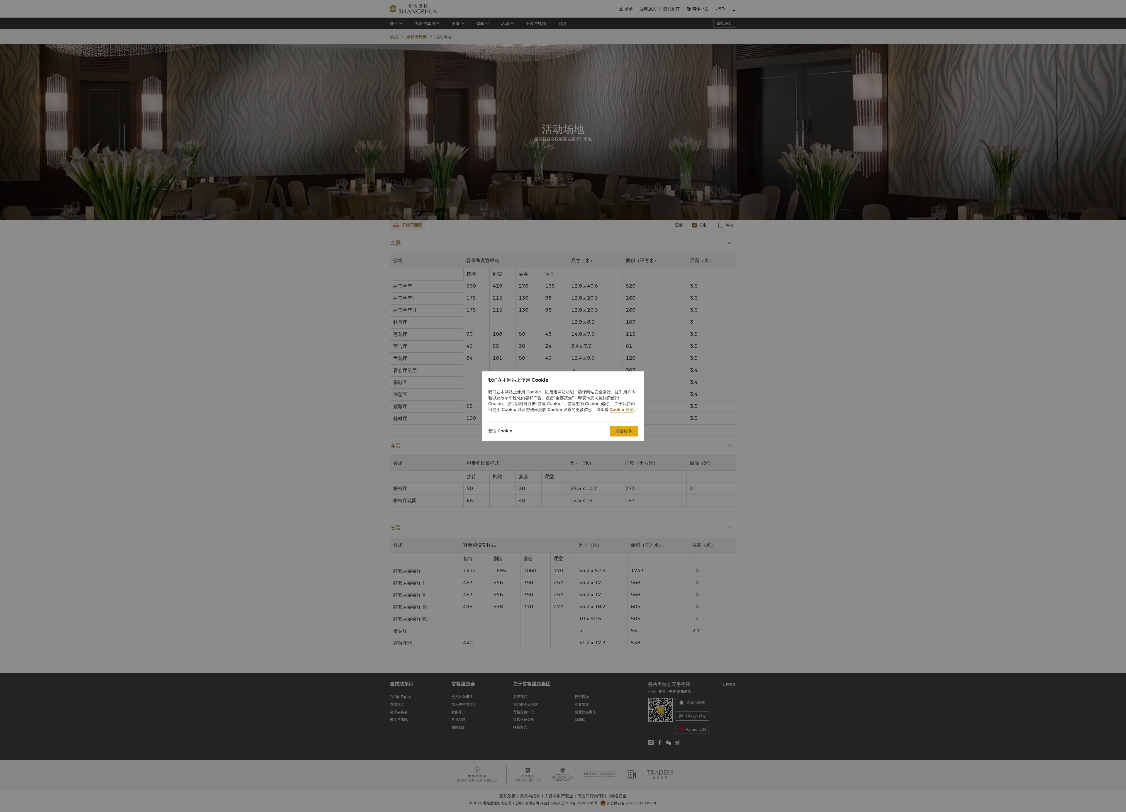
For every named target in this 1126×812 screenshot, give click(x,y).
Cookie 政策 (622, 409)
